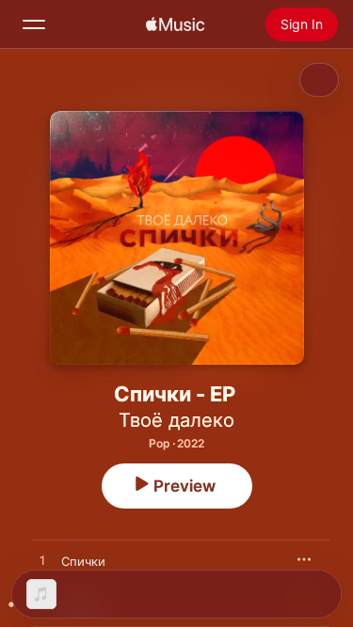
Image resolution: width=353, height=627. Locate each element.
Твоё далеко (176, 420)
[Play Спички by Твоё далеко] (42, 561)
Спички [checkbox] (83, 561)
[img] (175, 24)
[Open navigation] (34, 24)
